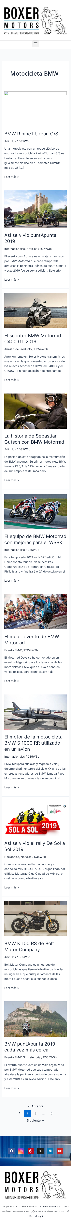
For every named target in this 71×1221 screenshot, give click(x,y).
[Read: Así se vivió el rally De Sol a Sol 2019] (35, 818)
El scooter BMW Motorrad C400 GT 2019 (32, 339)
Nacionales (11, 857)
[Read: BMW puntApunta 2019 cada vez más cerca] (35, 1018)
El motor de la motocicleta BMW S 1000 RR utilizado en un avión (33, 743)
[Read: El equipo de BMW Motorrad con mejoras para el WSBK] (35, 511)
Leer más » (11, 176)
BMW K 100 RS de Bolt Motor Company (29, 946)
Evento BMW (13, 650)
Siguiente (35, 1120)
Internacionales (14, 249)
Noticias (31, 249)
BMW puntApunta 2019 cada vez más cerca (29, 1047)
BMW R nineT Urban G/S (31, 134)
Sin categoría (31, 1057)
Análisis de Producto (18, 349)
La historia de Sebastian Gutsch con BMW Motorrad (34, 439)
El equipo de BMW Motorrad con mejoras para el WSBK (35, 539)
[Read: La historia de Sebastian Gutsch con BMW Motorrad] (35, 411)
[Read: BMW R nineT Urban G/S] (35, 109)
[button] (35, 43)
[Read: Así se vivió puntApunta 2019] (35, 209)
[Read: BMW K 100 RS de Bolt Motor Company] (35, 918)
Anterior (35, 1106)
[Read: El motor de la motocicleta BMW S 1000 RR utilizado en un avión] (35, 712)
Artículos (10, 141)
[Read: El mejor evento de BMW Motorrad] (35, 611)
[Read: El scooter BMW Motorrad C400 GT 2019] (35, 310)
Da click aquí (36, 1216)
